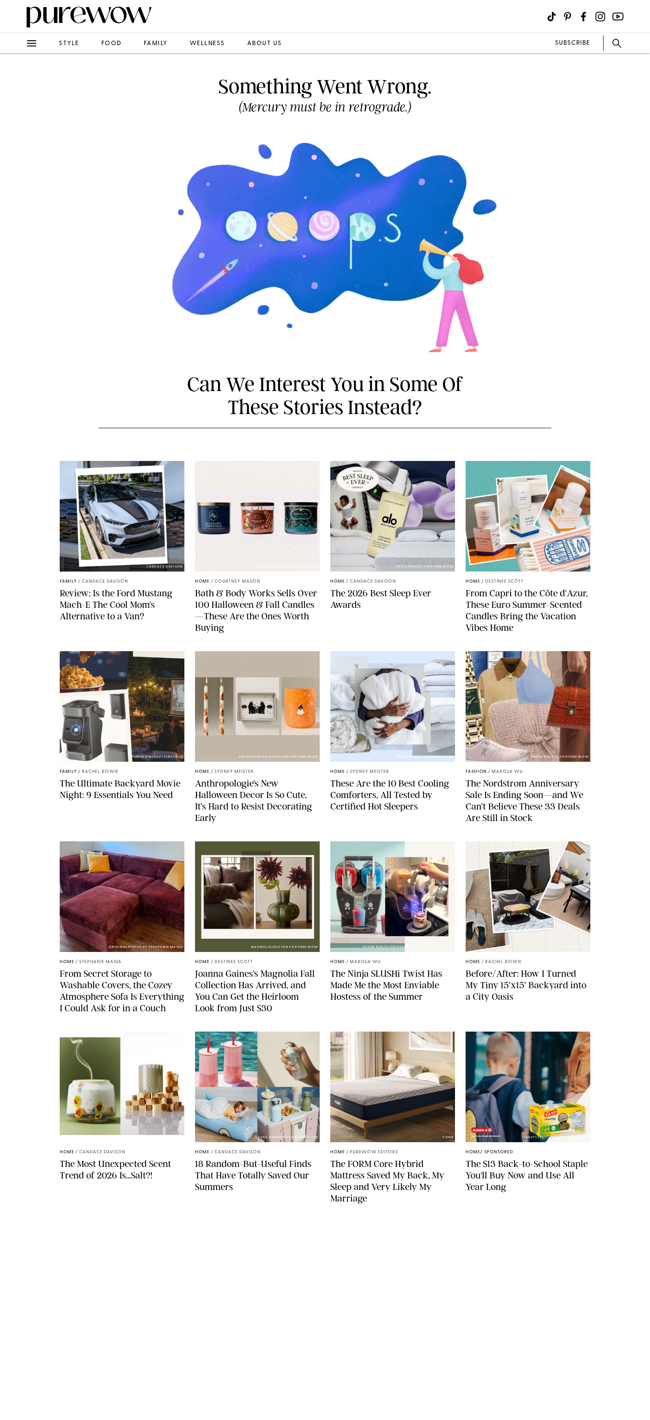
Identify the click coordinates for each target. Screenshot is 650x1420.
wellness (207, 43)
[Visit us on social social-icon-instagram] (600, 16)
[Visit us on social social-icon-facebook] (583, 16)
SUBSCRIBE (572, 43)
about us (264, 43)
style (69, 43)
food (111, 43)
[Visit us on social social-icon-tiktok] (551, 16)
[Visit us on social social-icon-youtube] (617, 16)
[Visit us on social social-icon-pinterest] (567, 16)
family (156, 43)
